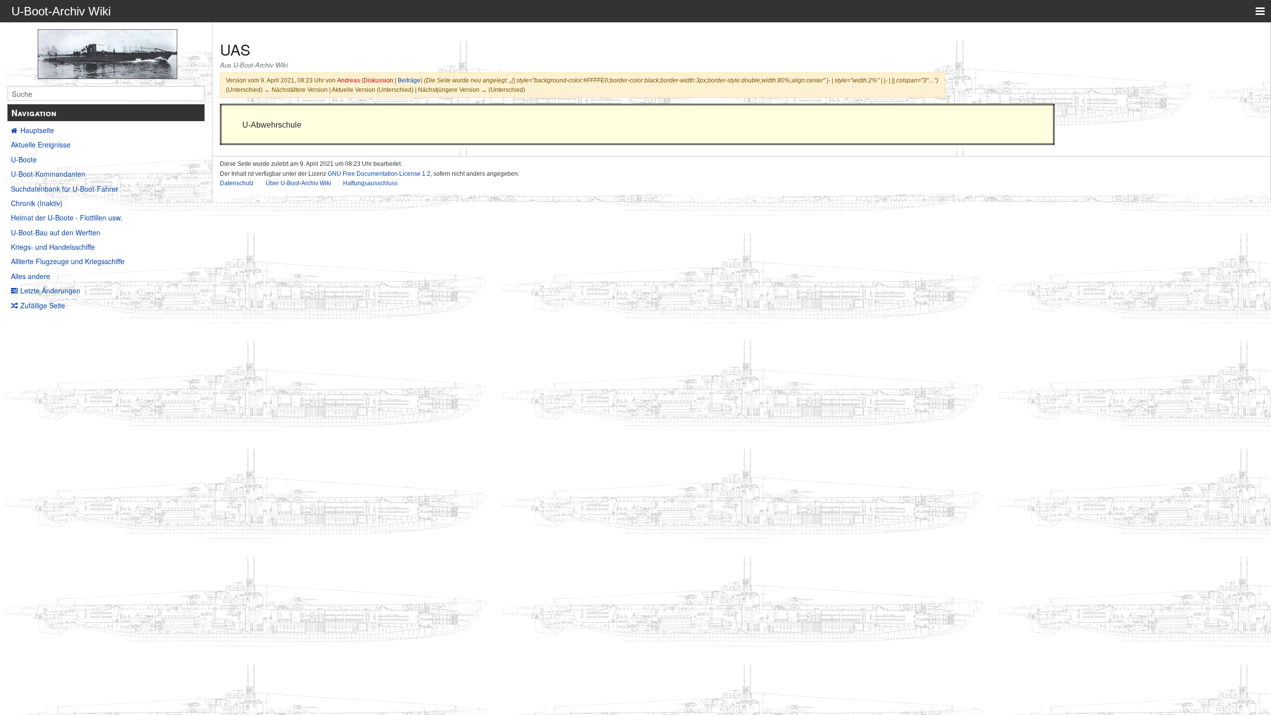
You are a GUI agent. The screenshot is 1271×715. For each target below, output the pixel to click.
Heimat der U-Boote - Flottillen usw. (66, 217)
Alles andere (30, 276)
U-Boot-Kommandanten (48, 174)
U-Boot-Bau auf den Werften (55, 232)
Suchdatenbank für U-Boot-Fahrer (64, 189)
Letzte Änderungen (50, 290)
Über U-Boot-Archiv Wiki (298, 183)
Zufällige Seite (42, 305)
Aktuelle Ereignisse (41, 144)
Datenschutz (237, 183)
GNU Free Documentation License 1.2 (379, 173)
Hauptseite (37, 130)
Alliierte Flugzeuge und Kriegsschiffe (68, 261)
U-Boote (24, 159)
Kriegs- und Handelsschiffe (53, 247)
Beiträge (409, 80)
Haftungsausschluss (370, 183)
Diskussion (378, 80)
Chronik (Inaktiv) (37, 203)
